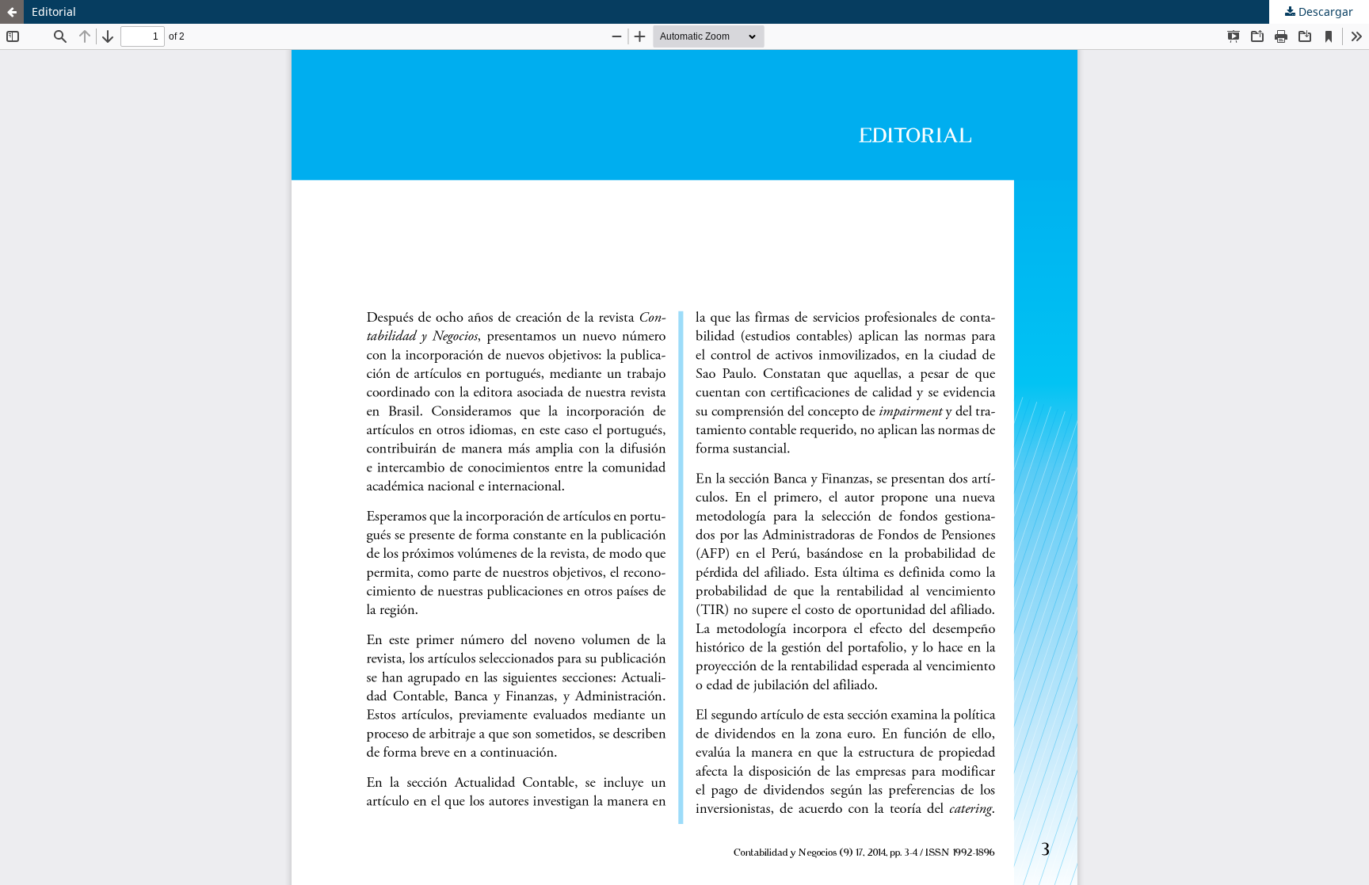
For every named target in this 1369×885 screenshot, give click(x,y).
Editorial (54, 11)
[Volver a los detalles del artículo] (12, 12)
